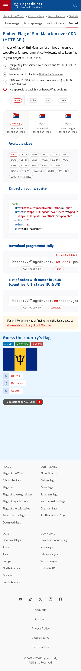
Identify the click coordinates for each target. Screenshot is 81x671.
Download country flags (54, 540)
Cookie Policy (40, 638)
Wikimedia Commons (51, 74)
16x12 (13, 155)
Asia (5, 554)
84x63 (24, 166)
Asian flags (46, 487)
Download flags (12, 522)
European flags (49, 494)
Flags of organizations (16, 501)
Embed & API (48, 568)
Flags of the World (31, 7)
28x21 (44, 155)
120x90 (14, 171)
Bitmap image (33, 23)
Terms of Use (40, 647)
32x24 (55, 155)
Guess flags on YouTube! (21, 401)
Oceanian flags (49, 508)
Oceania (7, 575)
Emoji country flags (14, 515)
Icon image (12, 23)
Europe (7, 561)
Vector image (55, 23)
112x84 (56, 166)
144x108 (38, 171)
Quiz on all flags (12, 540)
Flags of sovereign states (18, 494)
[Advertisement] (40, 433)
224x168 (15, 177)
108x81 (45, 166)
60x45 (44, 160)
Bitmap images (49, 554)
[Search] (75, 5)
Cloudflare (15, 68)
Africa (6, 547)
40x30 (13, 160)
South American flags (52, 515)
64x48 (55, 160)
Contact (40, 619)
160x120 (50, 171)
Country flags (36, 16)
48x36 (24, 160)
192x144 (63, 171)
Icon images (47, 547)
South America (11, 582)
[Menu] (5, 5)
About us (40, 610)
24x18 (34, 155)
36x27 (65, 155)
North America (56, 16)
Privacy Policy (40, 628)
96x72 (34, 166)
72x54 (65, 160)
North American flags (52, 501)
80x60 (13, 166)
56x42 (34, 160)
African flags (47, 480)
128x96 (25, 171)
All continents (48, 473)
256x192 (27, 177)
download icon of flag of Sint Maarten (29, 325)
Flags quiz (9, 487)
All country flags (12, 480)
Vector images (48, 561)
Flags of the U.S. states (16, 508)
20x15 (24, 155)
